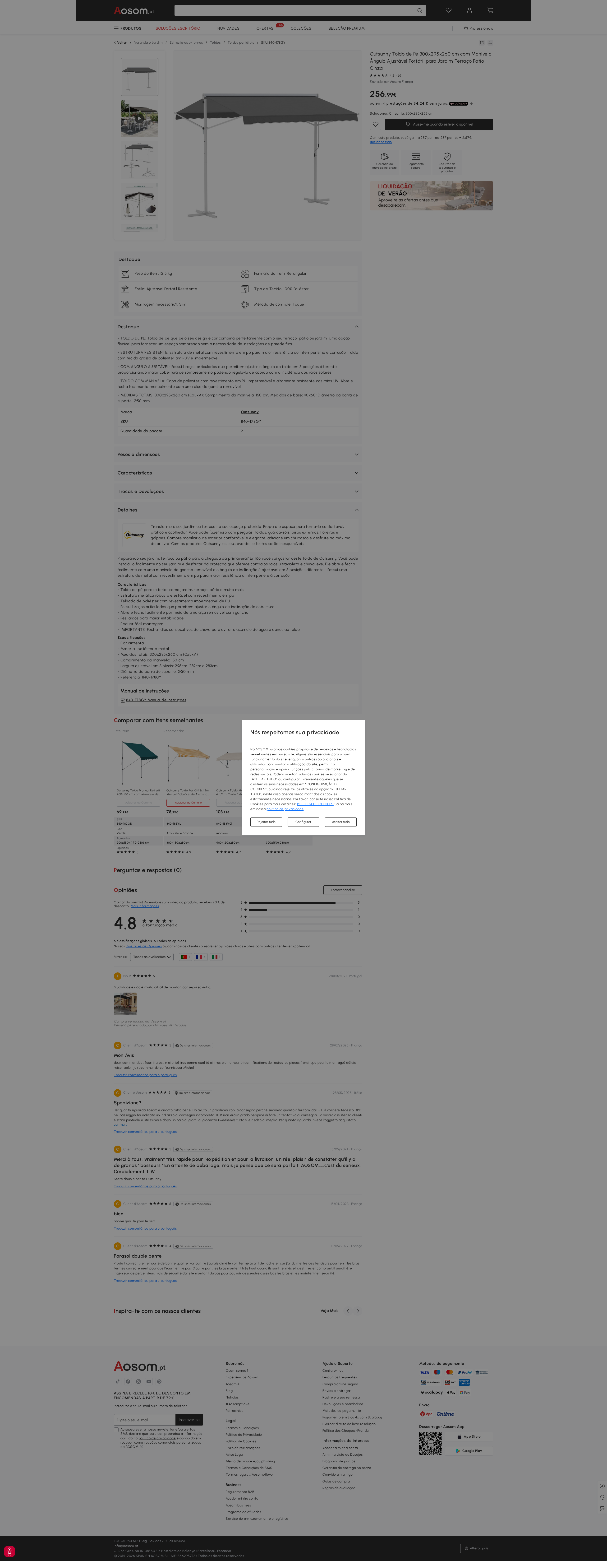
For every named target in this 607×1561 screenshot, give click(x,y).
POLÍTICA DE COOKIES (315, 804)
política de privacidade (285, 809)
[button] (9, 1551)
